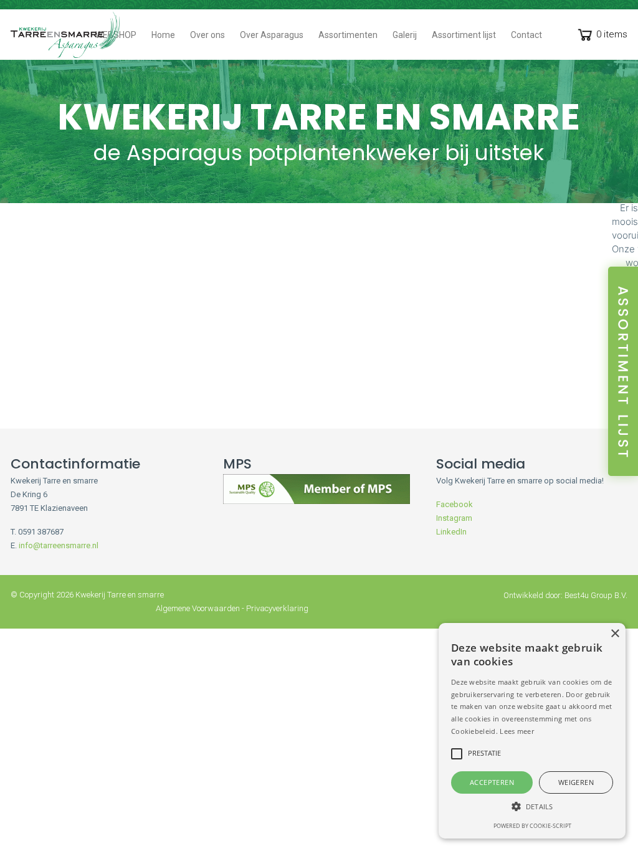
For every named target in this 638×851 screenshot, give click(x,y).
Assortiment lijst (464, 35)
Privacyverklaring (277, 608)
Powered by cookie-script (532, 826)
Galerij (405, 35)
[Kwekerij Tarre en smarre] (65, 35)
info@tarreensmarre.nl (58, 545)
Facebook (454, 504)
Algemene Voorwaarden (198, 608)
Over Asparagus (271, 35)
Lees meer (517, 731)
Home (163, 35)
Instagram (454, 518)
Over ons (207, 35)
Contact (526, 35)
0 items (611, 34)
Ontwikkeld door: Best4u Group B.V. (565, 595)
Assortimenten (348, 35)
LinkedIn (451, 531)
